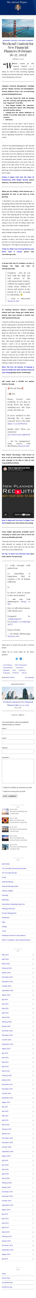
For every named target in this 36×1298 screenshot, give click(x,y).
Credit (4, 877)
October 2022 (6, 1040)
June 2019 (5, 1218)
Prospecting (6, 673)
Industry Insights (7, 891)
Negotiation (6, 670)
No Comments (29, 677)
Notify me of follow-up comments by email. (18, 787)
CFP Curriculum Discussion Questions (14, 868)
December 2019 (7, 1192)
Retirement (6, 917)
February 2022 (7, 1075)
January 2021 (6, 1133)
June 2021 (5, 1111)
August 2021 (6, 1102)
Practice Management (9, 913)
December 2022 (7, 1031)
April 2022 (5, 1066)
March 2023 (6, 1017)
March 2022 (6, 1071)
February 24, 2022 (13, 301)
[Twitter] (16, 658)
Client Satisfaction (8, 667)
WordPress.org (7, 1287)
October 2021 (6, 1093)
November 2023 (7, 981)
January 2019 (6, 1241)
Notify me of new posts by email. (14, 791)
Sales (3, 922)
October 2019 (6, 1201)
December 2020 (7, 1138)
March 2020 (6, 1178)
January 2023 (6, 1026)
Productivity (22, 670)
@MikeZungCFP (14, 619)
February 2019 (7, 1236)
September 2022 (7, 1044)
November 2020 (7, 1142)
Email (4, 738)
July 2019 (5, 1214)
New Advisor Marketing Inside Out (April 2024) (18, 830)
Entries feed (6, 1278)
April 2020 (5, 1174)
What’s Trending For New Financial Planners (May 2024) (18, 821)
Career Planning (7, 665)
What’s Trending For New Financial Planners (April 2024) (18, 839)
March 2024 (6, 964)
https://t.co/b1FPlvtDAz (17, 423)
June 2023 (5, 1004)
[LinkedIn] (20, 658)
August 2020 (6, 1156)
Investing (5, 895)
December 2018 (7, 1245)
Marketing (5, 900)
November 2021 (7, 1089)
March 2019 (6, 1232)
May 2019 (5, 1223)
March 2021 (6, 1125)
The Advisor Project (17, 2)
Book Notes (6, 864)
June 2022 (5, 1057)
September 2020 (7, 1151)
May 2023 (5, 1008)
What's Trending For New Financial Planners (16, 940)
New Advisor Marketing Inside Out (13, 904)
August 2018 (6, 1254)
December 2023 (7, 977)
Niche (14, 670)
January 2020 (6, 1187)
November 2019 (7, 1196)
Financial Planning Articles (10, 886)
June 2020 (5, 1165)
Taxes (4, 931)
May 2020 (5, 1169)
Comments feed (7, 1282)
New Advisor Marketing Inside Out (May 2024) (18, 812)
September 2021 (7, 1098)
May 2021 (5, 1116)
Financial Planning (7, 882)
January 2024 (6, 973)
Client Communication (21, 665)
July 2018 (5, 1259)
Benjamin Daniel (9, 677)
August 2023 (6, 995)
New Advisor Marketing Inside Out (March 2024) (18, 848)
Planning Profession (8, 909)
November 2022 (7, 1035)
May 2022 (5, 1062)
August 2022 (6, 1049)
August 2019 (6, 1210)
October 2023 (6, 986)
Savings (4, 926)
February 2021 (7, 1129)
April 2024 (5, 959)
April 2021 (5, 1120)
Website (4, 748)
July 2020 (5, 1160)
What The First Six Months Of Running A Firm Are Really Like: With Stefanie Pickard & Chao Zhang (18, 369)
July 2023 (5, 999)
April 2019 (5, 1227)
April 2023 (5, 1013)
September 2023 (7, 990)
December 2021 (7, 1084)
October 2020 (6, 1147)
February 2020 (7, 1183)
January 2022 (6, 1080)
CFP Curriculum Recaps (9, 873)
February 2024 (7, 968)
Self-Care (24, 673)
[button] (18, 13)
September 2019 (7, 1205)
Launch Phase (19, 667)
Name (4, 728)
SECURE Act (16, 673)
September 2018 (7, 1250)
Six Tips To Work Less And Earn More (16, 554)
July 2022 (5, 1053)
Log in (4, 1273)
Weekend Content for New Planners (18, 40)
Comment (6, 757)
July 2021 (5, 1107)
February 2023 (7, 1022)
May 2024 (5, 955)
